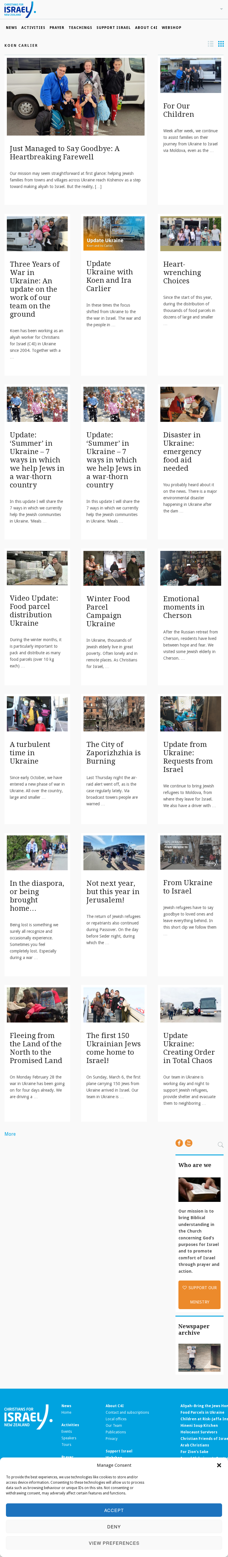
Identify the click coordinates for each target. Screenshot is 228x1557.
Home (66, 1412)
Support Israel (113, 28)
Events (66, 1431)
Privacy (112, 1439)
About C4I (146, 28)
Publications (116, 1432)
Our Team (114, 1426)
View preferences (114, 1543)
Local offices (116, 1419)
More (10, 1134)
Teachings (80, 28)
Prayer (57, 28)
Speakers (68, 1438)
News (11, 28)
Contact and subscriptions (127, 1412)
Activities (33, 28)
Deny (114, 1526)
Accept (114, 1510)
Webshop (171, 28)
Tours (66, 1445)
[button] (219, 1465)
